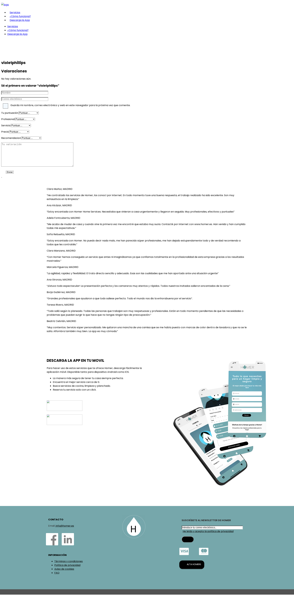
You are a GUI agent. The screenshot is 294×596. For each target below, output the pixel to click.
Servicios (15, 12)
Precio (5, 131)
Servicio (6, 125)
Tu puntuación (9, 113)
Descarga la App (20, 20)
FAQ (56, 573)
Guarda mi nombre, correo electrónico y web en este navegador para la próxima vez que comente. (70, 105)
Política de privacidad (67, 565)
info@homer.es (64, 526)
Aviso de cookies (64, 569)
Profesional (8, 119)
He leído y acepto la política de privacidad (208, 531)
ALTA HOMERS (194, 564)
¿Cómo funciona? (20, 16)
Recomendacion (11, 138)
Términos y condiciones (68, 561)
